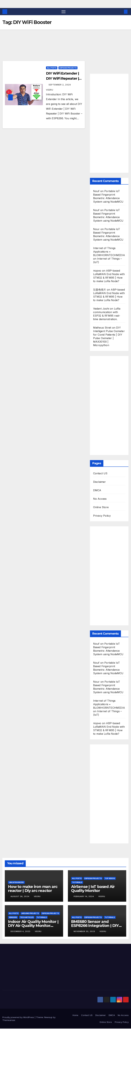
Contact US (100, 473)
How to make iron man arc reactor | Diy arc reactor (32, 888)
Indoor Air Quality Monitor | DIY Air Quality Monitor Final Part (33, 925)
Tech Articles (27, 917)
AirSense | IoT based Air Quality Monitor (93, 888)
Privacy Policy (102, 515)
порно (97, 270)
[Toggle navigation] (63, 11)
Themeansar (8, 1020)
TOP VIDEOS (110, 878)
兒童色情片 (99, 289)
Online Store (101, 507)
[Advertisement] (43, 49)
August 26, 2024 (20, 896)
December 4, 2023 (21, 931)
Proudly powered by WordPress (18, 1017)
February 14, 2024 (84, 896)
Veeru (37, 896)
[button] (121, 11)
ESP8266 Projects (68, 68)
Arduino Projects (30, 913)
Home (75, 1015)
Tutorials (77, 882)
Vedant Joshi (101, 308)
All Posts (51, 68)
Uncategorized (16, 882)
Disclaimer (99, 481)
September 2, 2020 (60, 84)
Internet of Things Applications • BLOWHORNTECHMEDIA (109, 251)
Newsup (48, 1017)
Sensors (13, 917)
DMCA (97, 490)
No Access (100, 498)
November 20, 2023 (85, 931)
